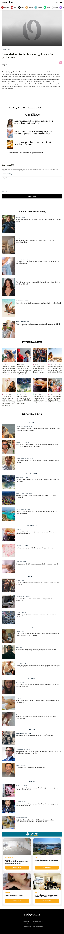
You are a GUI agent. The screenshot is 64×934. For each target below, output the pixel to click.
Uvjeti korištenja (38, 921)
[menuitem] (57, 2)
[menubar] (57, 2)
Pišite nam (26, 921)
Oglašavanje (27, 926)
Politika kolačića (38, 926)
